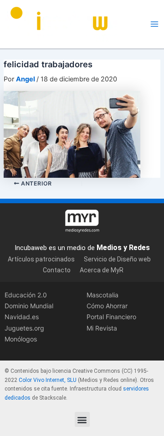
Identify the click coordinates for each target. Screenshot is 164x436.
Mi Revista (102, 328)
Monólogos (21, 339)
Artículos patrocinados (41, 259)
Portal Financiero (111, 317)
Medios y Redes (123, 247)
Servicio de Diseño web (117, 259)
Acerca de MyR (101, 270)
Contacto (57, 270)
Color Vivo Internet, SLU (48, 380)
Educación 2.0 (26, 295)
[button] (82, 419)
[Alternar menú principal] (154, 24)
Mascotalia (102, 295)
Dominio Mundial (29, 306)
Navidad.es (22, 317)
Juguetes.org (24, 328)
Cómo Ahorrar (107, 306)
